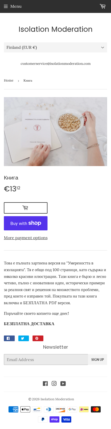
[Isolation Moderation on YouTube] (63, 384)
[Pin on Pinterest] (38, 338)
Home (8, 80)
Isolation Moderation (56, 29)
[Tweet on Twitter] (23, 338)
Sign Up (97, 360)
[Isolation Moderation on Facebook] (45, 384)
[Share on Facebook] (9, 338)
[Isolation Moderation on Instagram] (54, 384)
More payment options (25, 237)
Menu (16, 6)
